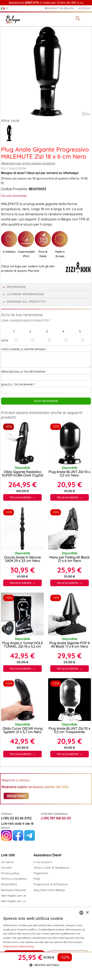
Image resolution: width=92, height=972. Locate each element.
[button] (46, 965)
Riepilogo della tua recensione (23, 371)
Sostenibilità (9, 884)
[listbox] (81, 913)
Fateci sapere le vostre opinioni (23, 349)
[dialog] (46, 939)
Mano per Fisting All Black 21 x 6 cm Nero (69, 559)
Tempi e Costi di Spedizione (51, 867)
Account (85, 8)
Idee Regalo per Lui (13, 901)
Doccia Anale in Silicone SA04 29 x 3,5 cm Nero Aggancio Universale (22, 560)
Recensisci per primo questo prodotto (28, 163)
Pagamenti (41, 873)
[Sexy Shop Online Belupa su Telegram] (29, 839)
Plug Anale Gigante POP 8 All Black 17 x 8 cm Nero (69, 644)
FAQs (37, 878)
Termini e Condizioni (14, 878)
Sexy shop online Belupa (49, 890)
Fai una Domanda (14, 196)
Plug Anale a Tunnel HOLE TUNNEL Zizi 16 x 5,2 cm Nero (22, 646)
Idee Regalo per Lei (13, 895)
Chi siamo (7, 862)
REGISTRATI (16, 796)
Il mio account (43, 862)
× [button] (87, 912)
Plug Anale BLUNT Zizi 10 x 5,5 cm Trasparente (69, 730)
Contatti (6, 867)
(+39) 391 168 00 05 (56, 818)
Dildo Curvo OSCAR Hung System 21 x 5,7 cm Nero (23, 730)
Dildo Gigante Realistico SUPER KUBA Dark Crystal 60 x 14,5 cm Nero (22, 475)
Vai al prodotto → (22, 497)
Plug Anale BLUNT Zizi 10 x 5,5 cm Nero (69, 473)
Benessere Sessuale (13, 890)
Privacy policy (10, 873)
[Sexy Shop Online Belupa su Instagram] (6, 839)
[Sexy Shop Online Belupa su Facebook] (18, 839)
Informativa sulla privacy (18, 946)
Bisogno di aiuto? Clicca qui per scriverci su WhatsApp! (40, 173)
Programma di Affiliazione (51, 884)
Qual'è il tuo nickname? (17, 384)
